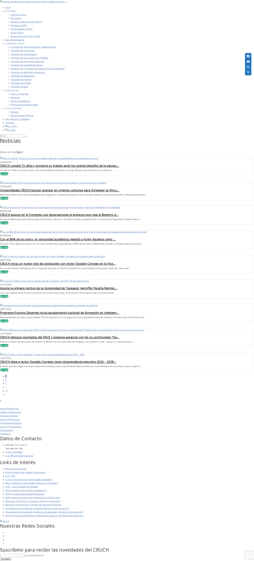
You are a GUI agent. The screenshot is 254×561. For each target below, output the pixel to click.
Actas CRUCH (17, 32)
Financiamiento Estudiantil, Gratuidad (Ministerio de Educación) (37, 508)
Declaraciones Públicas (22, 115)
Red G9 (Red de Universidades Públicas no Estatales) (31, 483)
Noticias (15, 112)
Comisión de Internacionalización (27, 61)
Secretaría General (14, 39)
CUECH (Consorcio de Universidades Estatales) (28, 479)
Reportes (15, 97)
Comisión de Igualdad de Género (27, 65)
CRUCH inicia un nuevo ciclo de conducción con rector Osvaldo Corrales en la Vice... (57, 264)
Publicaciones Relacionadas (24, 104)
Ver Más (4, 173)
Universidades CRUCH (22, 29)
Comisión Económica (21, 79)
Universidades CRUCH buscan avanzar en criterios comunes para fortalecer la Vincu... (59, 190)
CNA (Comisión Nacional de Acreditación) (25, 490)
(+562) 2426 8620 (13, 452)
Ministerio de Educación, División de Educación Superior (33, 504)
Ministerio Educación (15, 468)
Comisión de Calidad (21, 83)
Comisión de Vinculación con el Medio (29, 57)
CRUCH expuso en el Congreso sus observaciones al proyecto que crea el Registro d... (59, 215)
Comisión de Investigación (24, 54)
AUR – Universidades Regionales (21, 486)
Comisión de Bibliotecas (23, 75)
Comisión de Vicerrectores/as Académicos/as (33, 47)
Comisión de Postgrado (22, 50)
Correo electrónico (34, 555)
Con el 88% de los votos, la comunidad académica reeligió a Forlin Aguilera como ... (58, 239)
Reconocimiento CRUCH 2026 (25, 36)
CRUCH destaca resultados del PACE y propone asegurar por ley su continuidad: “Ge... (59, 337)
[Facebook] (248, 56)
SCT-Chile (10, 476)
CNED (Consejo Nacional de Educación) (24, 494)
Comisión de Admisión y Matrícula (28, 72)
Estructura (16, 18)
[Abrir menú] (66, 2)
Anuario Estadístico (20, 101)
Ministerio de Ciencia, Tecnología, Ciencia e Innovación (33, 501)
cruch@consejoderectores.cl (19, 455)
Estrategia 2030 (18, 25)
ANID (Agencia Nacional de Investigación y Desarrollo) (32, 497)
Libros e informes (20, 94)
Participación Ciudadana (17, 119)
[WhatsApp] (248, 66)
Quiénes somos (18, 14)
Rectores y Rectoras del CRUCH (26, 21)
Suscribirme (5, 559)
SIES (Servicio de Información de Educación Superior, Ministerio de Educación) (44, 515)
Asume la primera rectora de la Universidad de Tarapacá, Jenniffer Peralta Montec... (58, 288)
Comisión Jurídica (19, 86)
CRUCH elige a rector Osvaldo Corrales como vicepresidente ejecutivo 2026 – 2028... (58, 362)
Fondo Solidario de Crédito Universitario (25, 472)
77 (6, 390)
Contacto (9, 122)
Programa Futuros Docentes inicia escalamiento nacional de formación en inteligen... (59, 313)
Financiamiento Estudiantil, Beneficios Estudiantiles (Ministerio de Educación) (44, 512)
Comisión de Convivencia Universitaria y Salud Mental (38, 68)
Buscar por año (8, 152)
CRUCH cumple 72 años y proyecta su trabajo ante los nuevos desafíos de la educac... (59, 166)
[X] (248, 72)
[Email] (248, 61)
